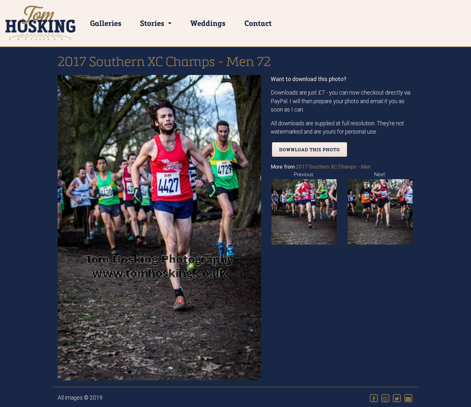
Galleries (105, 23)
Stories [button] (153, 23)
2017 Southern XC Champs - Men (333, 167)
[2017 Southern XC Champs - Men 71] (304, 211)
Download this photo (309, 149)
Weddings (208, 23)
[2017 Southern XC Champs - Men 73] (380, 211)
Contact (258, 23)
